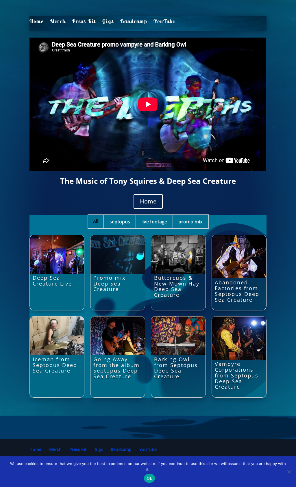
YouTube (164, 21)
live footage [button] (154, 221)
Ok (149, 478)
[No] (289, 472)
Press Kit (84, 21)
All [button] (95, 221)
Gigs (108, 21)
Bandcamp (133, 21)
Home (36, 21)
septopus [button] (120, 221)
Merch (58, 21)
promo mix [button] (190, 221)
